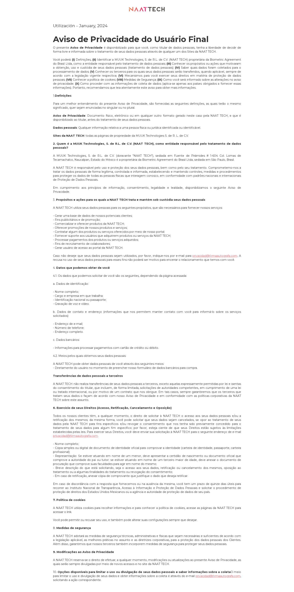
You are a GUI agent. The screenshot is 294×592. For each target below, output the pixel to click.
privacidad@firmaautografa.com (214, 256)
